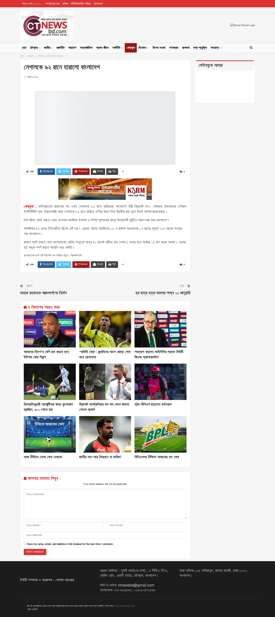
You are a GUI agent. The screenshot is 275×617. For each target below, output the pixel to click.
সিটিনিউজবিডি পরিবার (81, 4)
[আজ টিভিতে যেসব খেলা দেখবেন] (50, 434)
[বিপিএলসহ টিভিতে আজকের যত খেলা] (161, 434)
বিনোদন (142, 48)
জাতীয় (47, 48)
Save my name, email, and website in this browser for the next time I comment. (70, 544)
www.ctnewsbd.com (124, 606)
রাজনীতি (60, 48)
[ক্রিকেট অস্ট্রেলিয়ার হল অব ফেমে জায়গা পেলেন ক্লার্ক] (105, 382)
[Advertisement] (105, 84)
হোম (24, 48)
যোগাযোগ (98, 4)
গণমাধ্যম (173, 48)
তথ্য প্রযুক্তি (200, 48)
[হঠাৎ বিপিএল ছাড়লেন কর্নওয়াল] (161, 382)
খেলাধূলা (131, 48)
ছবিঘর (65, 4)
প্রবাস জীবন (102, 48)
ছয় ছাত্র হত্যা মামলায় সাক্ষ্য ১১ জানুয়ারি (163, 293)
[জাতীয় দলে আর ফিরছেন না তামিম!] (105, 434)
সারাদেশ (72, 48)
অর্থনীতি (116, 48)
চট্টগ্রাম (34, 48)
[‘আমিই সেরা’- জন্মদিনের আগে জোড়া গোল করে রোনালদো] (105, 329)
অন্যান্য (215, 48)
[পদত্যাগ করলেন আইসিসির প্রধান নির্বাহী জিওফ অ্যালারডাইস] (161, 329)
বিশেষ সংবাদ (159, 48)
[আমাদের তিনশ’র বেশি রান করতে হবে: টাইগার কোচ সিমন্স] (50, 329)
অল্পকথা (186, 48)
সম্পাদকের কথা (52, 4)
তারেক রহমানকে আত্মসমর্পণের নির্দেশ (43, 293)
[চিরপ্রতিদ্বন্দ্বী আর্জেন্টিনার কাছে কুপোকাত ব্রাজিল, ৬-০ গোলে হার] (50, 382)
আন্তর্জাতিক (86, 48)
